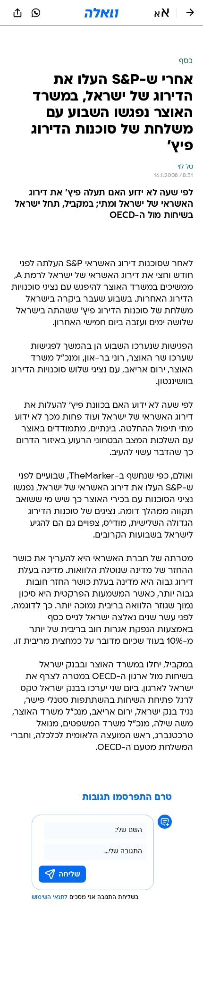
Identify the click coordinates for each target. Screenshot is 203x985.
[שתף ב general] (17, 13)
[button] (161, 12)
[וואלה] (101, 12)
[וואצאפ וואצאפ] (36, 12)
